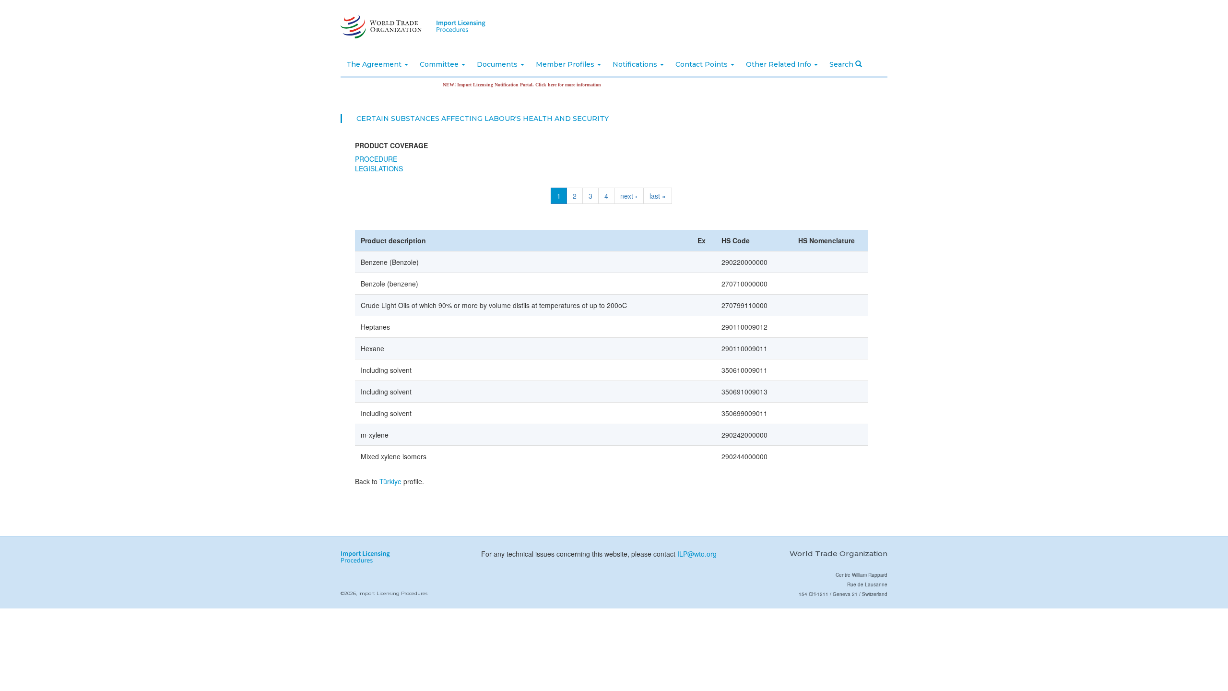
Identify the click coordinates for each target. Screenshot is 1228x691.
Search (842, 64)
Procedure (376, 159)
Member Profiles (566, 64)
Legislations (379, 168)
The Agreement (374, 64)
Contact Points (702, 64)
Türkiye (390, 481)
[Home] (380, 26)
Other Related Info (779, 64)
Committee (440, 64)
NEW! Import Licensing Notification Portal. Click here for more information (507, 84)
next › (629, 196)
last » (657, 196)
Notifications (636, 64)
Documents (498, 64)
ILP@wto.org (697, 554)
